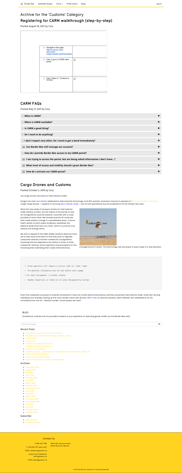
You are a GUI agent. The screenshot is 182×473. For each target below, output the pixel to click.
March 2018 (30, 383)
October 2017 (31, 385)
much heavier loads (69, 204)
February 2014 (31, 409)
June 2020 (29, 375)
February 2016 (31, 399)
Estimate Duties (45, 3)
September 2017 (32, 388)
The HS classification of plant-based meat (44, 359)
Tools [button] (58, 3)
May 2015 (29, 404)
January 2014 (31, 412)
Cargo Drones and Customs (45, 184)
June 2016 (29, 391)
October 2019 (31, 377)
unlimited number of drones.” (145, 201)
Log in (159, 3)
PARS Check (71, 3)
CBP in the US (93, 297)
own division (42, 201)
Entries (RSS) (31, 419)
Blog (83, 3)
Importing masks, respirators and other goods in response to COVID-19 (57, 351)
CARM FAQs (31, 103)
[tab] (91, 116)
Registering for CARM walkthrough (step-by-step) (66, 20)
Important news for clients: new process (43, 333)
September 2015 (32, 401)
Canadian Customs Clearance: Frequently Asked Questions (39, 344)
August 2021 (30, 370)
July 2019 (29, 380)
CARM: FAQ (30, 341)
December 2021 (32, 367)
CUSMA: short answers (35, 349)
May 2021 (29, 372)
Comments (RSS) (32, 422)
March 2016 (30, 396)
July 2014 (29, 407)
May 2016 (29, 393)
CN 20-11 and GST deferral (37, 354)
